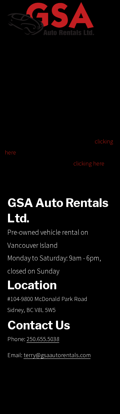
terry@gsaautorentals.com (57, 355)
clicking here (88, 163)
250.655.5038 (43, 339)
